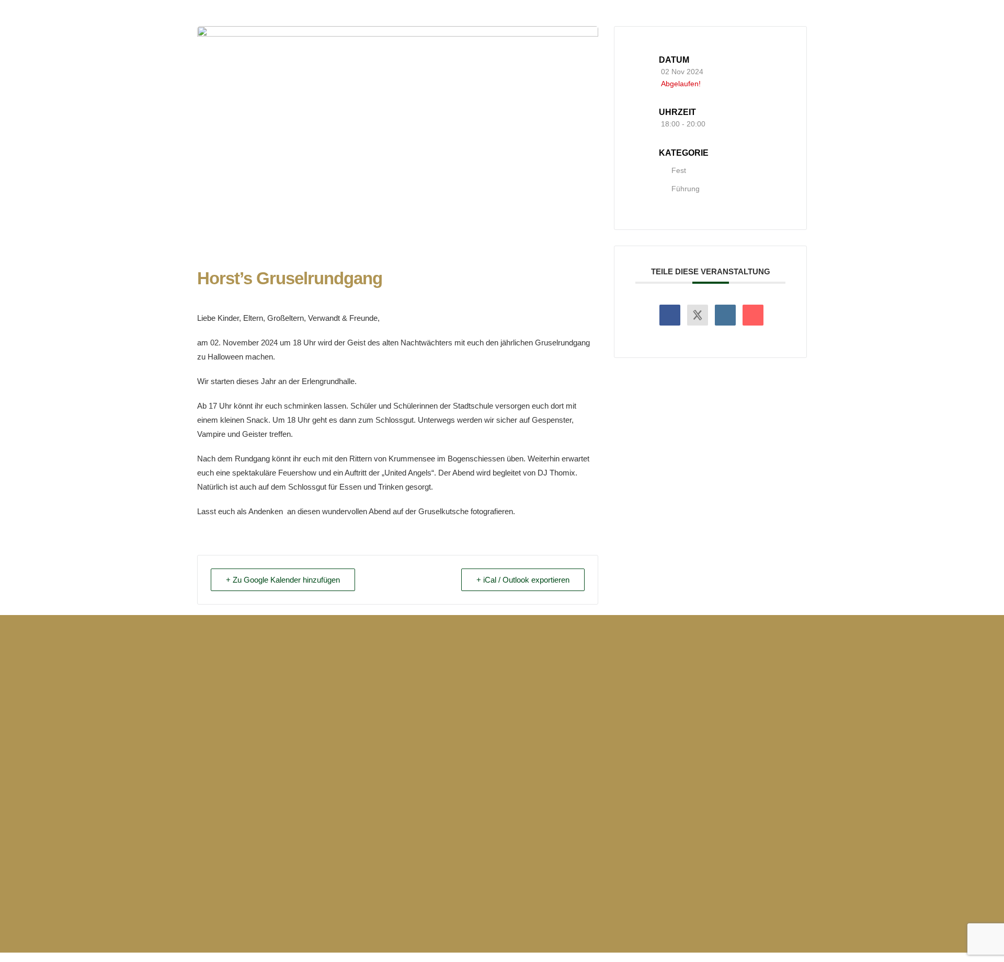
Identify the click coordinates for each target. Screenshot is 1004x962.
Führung (685, 188)
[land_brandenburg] (502, 906)
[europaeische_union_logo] (448, 817)
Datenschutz (727, 730)
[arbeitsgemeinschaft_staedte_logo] (340, 817)
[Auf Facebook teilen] (669, 315)
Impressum (724, 712)
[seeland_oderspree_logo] (665, 817)
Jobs (618, 748)
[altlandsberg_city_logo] (232, 817)
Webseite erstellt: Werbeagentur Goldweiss (285, 907)
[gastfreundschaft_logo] (772, 817)
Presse (622, 712)
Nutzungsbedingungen (748, 748)
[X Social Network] (697, 315)
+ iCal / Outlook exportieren (522, 579)
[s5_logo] (556, 817)
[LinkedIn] (725, 315)
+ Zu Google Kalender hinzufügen (283, 579)
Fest (678, 170)
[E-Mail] (753, 315)
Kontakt (624, 730)
